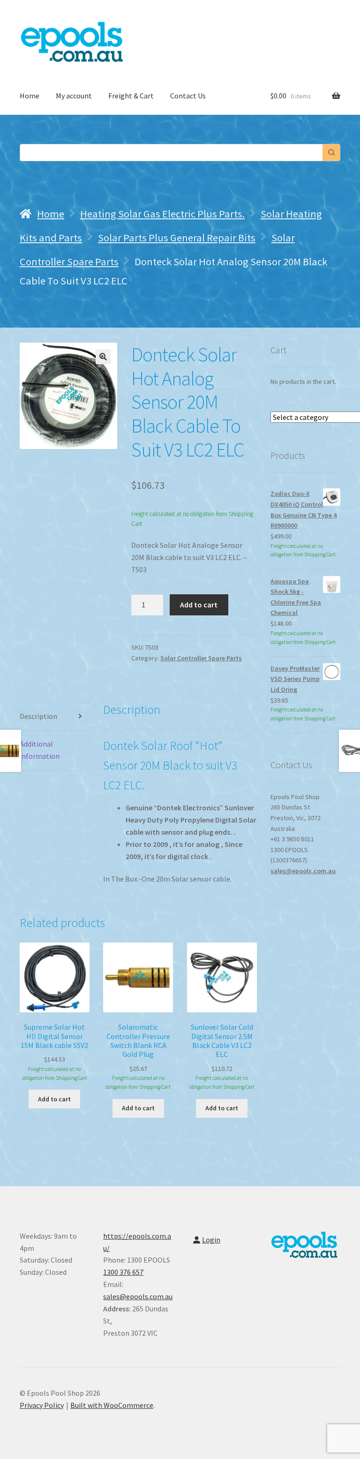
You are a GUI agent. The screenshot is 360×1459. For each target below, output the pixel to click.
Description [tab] (38, 716)
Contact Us (188, 95)
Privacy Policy (42, 1405)
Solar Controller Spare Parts (201, 658)
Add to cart (199, 604)
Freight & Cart (131, 95)
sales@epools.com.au (303, 871)
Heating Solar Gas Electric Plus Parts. (162, 213)
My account (74, 95)
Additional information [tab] (40, 750)
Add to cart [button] (54, 1099)
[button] (103, 356)
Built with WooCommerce (111, 1405)
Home (29, 95)
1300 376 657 (123, 1272)
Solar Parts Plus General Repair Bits (176, 237)
